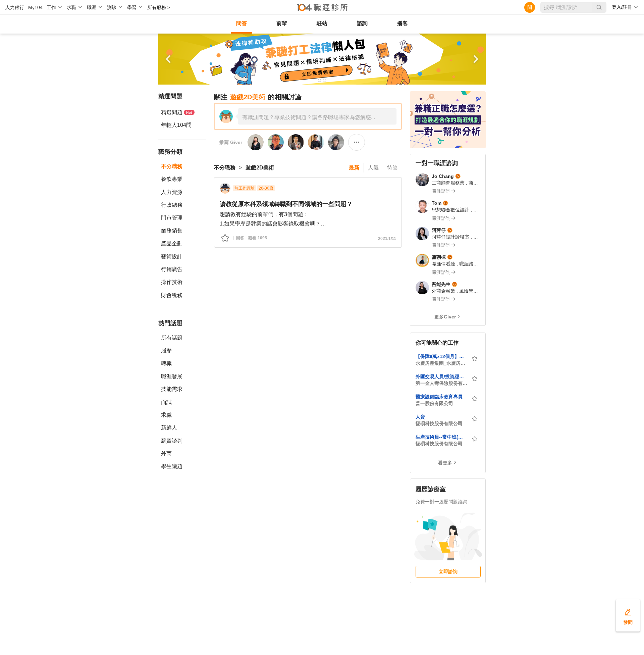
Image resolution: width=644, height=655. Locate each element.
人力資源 (171, 192)
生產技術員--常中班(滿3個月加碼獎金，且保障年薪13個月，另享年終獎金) (441, 437)
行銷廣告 (171, 269)
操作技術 (171, 282)
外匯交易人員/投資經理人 (441, 376)
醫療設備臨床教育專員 (439, 396)
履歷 (166, 350)
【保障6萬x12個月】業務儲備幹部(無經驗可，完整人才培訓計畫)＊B (441, 356)
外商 (166, 453)
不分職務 (171, 166)
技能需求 (171, 389)
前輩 (281, 23)
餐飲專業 (171, 179)
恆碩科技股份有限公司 (439, 423)
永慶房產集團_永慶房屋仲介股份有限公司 (441, 363)
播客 (402, 23)
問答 (241, 23)
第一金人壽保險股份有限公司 (441, 383)
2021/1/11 (387, 238)
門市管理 (171, 217)
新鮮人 (169, 428)
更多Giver (445, 316)
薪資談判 (171, 441)
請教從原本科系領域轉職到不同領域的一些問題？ (286, 204)
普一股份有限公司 (434, 403)
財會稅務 (171, 295)
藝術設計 (171, 256)
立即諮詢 (448, 571)
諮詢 (362, 23)
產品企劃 (171, 243)
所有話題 (171, 338)
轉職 (166, 363)
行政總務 (171, 205)
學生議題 (171, 466)
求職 (166, 415)
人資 (420, 416)
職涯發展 (171, 376)
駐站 (322, 23)
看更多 (445, 462)
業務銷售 (171, 231)
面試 (166, 402)
